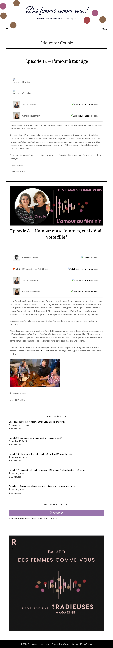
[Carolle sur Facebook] (83, 115)
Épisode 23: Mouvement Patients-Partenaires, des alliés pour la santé (40, 454)
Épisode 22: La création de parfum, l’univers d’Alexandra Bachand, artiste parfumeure (47, 470)
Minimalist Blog (69, 644)
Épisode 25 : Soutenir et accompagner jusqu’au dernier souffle (37, 422)
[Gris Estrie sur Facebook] (82, 269)
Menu (104, 29)
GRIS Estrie (43, 350)
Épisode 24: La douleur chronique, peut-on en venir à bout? (35, 438)
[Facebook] (89, 257)
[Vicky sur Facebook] (84, 104)
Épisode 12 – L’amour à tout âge (56, 61)
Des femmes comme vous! (56, 11)
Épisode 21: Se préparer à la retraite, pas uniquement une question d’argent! (43, 486)
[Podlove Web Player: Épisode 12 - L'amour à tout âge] (56, 71)
